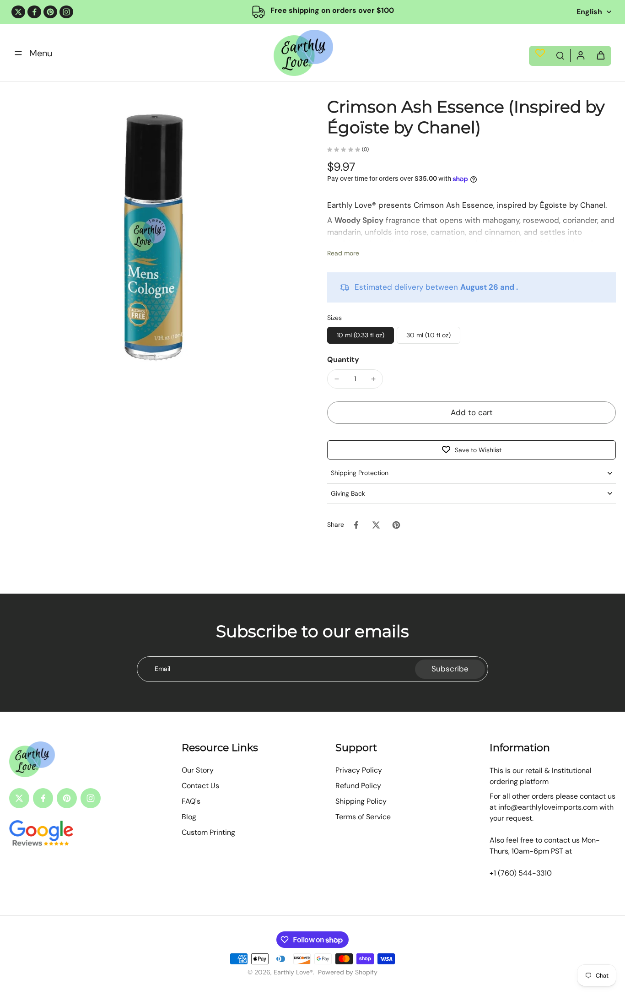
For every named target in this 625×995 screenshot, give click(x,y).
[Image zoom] (153, 241)
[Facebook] (34, 11)
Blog (189, 817)
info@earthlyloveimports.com (548, 807)
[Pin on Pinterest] (396, 525)
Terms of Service (363, 817)
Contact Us (200, 785)
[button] (471, 412)
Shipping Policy (361, 801)
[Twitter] (18, 11)
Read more (343, 253)
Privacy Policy (358, 770)
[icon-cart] (600, 55)
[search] (560, 55)
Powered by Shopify (347, 972)
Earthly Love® (293, 972)
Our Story (198, 770)
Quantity (343, 359)
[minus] (337, 379)
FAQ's (191, 801)
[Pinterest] (50, 11)
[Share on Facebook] (356, 525)
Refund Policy (358, 785)
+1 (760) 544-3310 (521, 873)
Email (162, 669)
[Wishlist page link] (540, 53)
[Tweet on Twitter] (376, 525)
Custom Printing (208, 832)
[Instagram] (66, 11)
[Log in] (580, 55)
